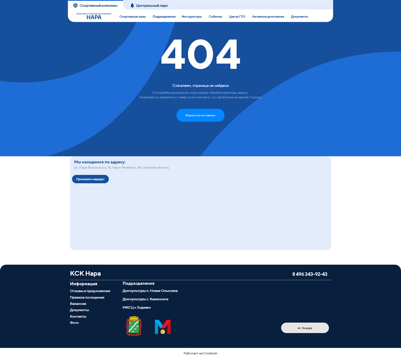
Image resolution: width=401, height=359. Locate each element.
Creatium (210, 353)
